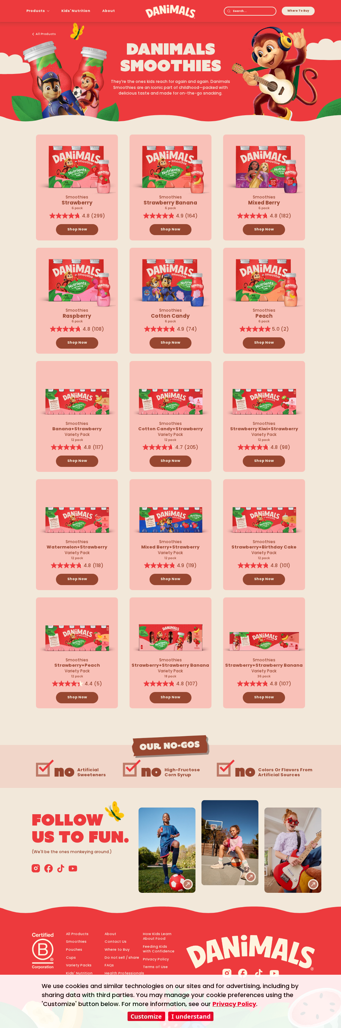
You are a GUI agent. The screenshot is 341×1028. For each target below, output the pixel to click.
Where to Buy (117, 949)
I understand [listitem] (190, 1016)
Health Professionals (121, 973)
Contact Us (116, 941)
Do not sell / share (121, 957)
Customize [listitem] (146, 1016)
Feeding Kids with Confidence (158, 949)
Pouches (74, 949)
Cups (71, 957)
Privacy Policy (156, 959)
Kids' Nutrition (75, 10)
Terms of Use (155, 967)
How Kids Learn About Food (157, 936)
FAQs (109, 965)
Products (35, 10)
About (108, 10)
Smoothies (76, 941)
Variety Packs (79, 965)
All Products (46, 34)
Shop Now (77, 229)
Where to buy (298, 11)
